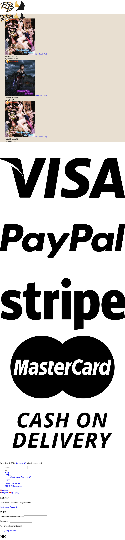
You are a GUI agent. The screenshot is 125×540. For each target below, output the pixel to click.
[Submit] (6, 470)
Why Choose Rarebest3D (20, 477)
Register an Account (8, 507)
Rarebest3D (21, 463)
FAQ (7, 475)
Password (4, 521)
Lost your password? (8, 530)
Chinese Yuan (13, 486)
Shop (7, 472)
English (5, 490)
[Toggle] (10, 475)
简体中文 (15, 492)
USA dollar (12, 483)
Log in (18, 526)
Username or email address (12, 516)
